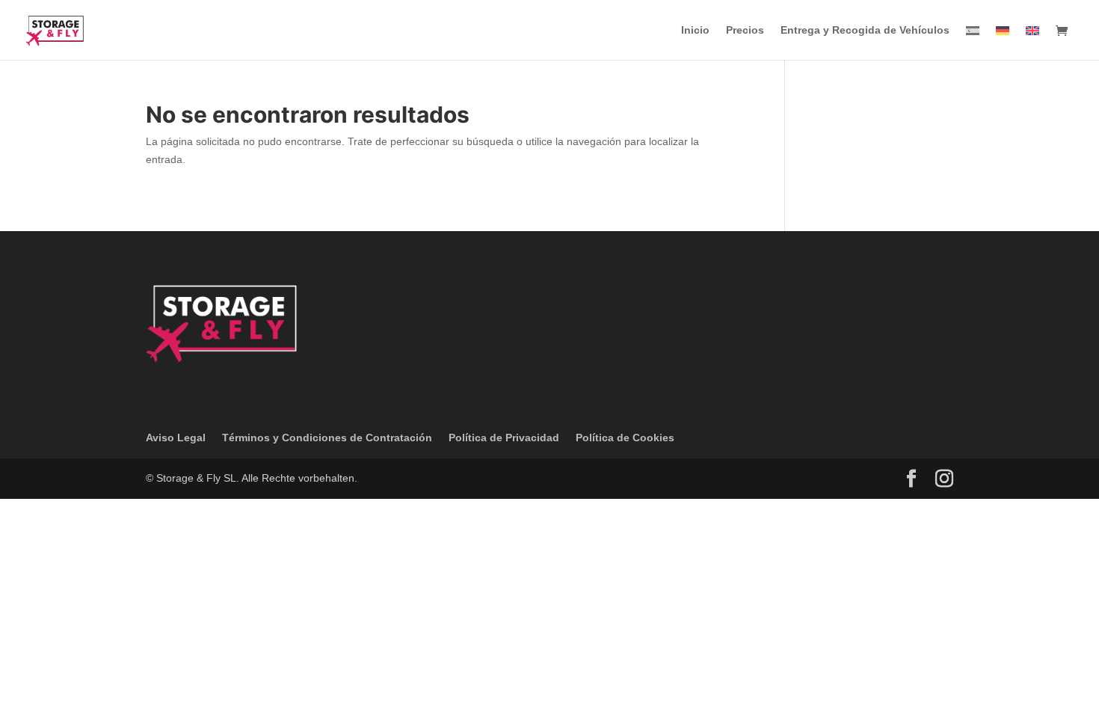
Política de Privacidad (504, 438)
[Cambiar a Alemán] (1002, 42)
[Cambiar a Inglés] (1032, 42)
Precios (745, 30)
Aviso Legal (176, 438)
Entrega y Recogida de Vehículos (865, 30)
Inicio (695, 30)
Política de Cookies (625, 438)
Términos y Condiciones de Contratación (327, 438)
